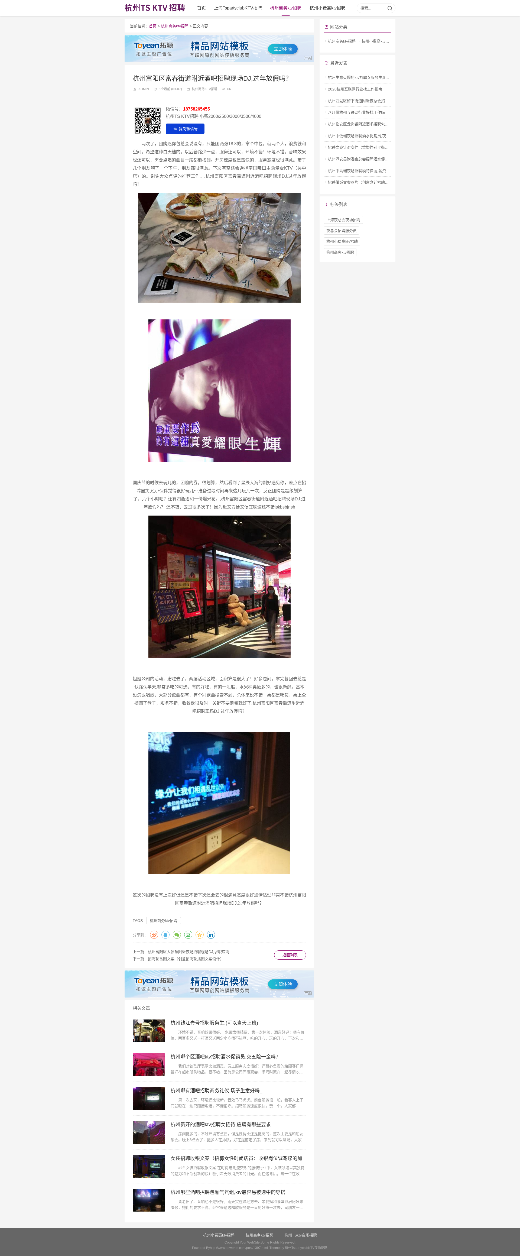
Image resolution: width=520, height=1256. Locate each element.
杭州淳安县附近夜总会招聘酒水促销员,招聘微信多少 (372, 159)
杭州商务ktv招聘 (285, 8)
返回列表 (290, 955)
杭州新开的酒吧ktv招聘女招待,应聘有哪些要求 (221, 1124)
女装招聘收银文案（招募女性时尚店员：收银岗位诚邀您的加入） (241, 1158)
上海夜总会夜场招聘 (343, 220)
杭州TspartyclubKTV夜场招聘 (306, 1248)
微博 (154, 935)
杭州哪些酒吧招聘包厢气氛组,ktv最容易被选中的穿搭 (228, 1192)
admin (143, 89)
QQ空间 (200, 935)
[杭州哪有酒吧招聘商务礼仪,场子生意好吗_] (149, 1098)
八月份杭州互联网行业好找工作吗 (356, 112)
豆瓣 (188, 935)
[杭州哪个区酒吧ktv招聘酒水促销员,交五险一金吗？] (149, 1064)
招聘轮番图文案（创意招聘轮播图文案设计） (186, 959)
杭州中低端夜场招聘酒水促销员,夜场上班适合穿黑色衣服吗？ (379, 136)
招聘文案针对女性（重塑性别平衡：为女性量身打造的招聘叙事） (383, 147)
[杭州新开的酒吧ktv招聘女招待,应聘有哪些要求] (149, 1132)
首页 (201, 8)
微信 (177, 935)
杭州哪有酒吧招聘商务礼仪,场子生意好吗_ (216, 1090)
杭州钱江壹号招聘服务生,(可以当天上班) (214, 1023)
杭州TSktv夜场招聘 (300, 1235)
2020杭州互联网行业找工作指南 (355, 89)
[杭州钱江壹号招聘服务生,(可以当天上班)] (149, 1030)
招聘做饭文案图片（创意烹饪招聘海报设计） (366, 182)
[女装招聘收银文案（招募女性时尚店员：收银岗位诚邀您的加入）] (149, 1166)
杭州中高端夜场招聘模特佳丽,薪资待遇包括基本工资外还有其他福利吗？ (389, 171)
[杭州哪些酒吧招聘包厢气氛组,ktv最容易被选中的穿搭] (149, 1200)
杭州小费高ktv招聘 (327, 8)
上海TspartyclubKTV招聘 (238, 8)
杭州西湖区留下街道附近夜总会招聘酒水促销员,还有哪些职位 (379, 101)
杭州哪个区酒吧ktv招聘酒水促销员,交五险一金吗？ (226, 1057)
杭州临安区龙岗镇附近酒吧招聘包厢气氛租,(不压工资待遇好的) (381, 124)
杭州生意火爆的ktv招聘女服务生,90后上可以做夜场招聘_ (376, 77)
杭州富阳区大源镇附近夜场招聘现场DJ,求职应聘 (188, 952)
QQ (165, 935)
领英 (211, 935)
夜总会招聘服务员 (341, 230)
